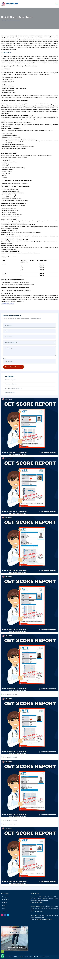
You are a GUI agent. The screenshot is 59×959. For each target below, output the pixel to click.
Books (4, 908)
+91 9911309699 (38, 902)
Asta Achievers (21, 956)
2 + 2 (4, 358)
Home (4, 20)
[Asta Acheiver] (9, 3)
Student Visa (5, 899)
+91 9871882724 (38, 912)
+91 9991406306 (13, 949)
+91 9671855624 (47, 919)
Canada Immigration (10, 379)
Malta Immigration (10, 392)
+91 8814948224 (38, 919)
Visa (3, 911)
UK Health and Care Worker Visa (13, 388)
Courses (4, 902)
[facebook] (5, 915)
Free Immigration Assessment (13, 367)
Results (4, 905)
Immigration (5, 897)
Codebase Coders (36, 956)
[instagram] (2, 915)
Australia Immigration (10, 384)
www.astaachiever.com (7, 303)
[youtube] (8, 915)
